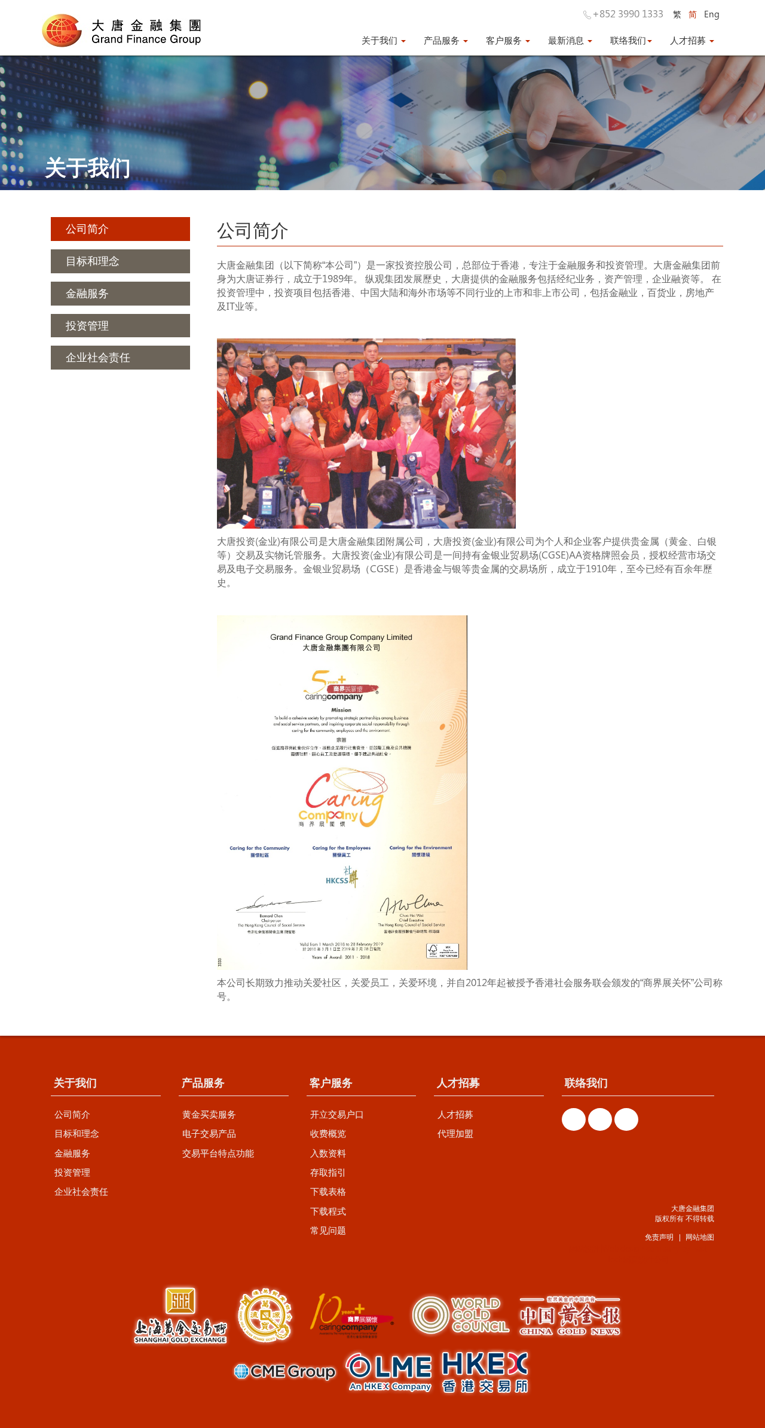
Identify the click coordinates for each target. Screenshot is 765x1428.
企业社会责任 (81, 1191)
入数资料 (328, 1153)
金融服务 (72, 1153)
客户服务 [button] (505, 40)
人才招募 (455, 1114)
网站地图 (700, 1236)
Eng (712, 14)
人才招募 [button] (689, 40)
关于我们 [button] (381, 40)
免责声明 (659, 1236)
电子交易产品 (209, 1133)
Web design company (641, 1248)
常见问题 (328, 1230)
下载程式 (328, 1211)
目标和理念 (76, 1133)
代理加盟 (455, 1133)
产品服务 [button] (443, 40)
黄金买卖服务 (209, 1114)
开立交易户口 (337, 1114)
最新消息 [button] (567, 40)
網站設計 (584, 1248)
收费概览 (328, 1133)
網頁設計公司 (646, 1259)
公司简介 (72, 1114)
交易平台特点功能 (218, 1153)
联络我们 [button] (628, 40)
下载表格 (328, 1191)
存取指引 (328, 1172)
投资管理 (72, 1172)
